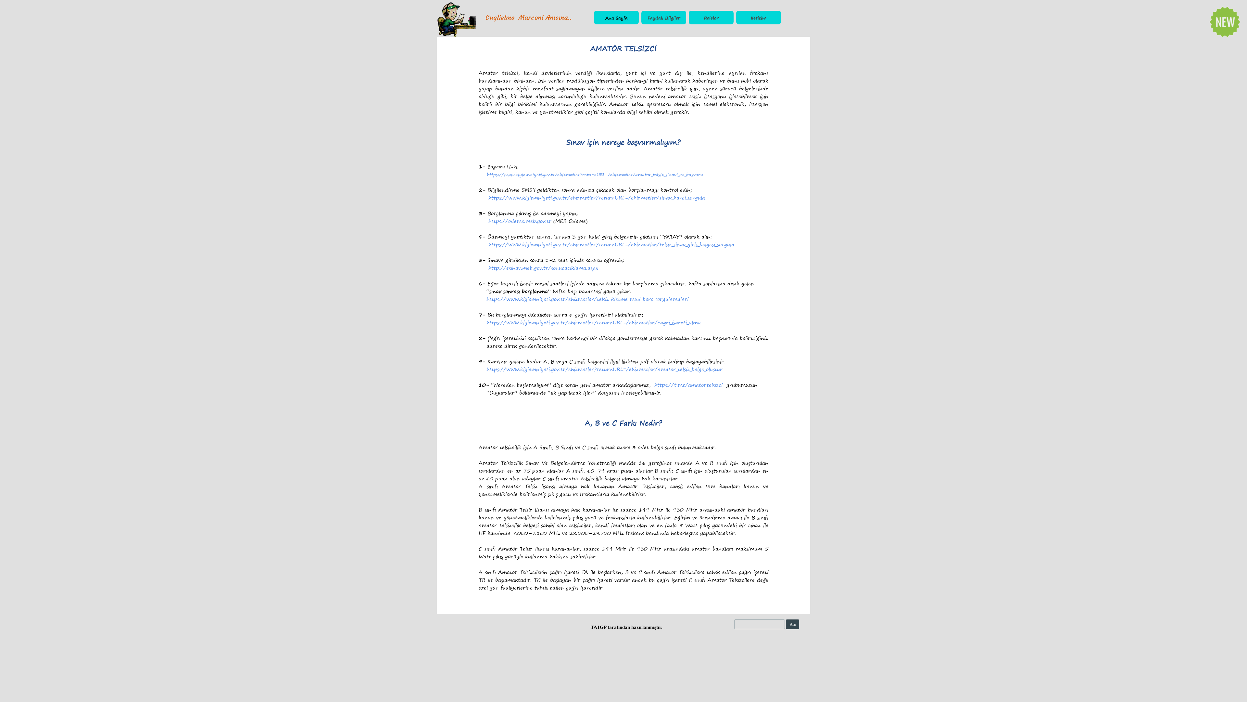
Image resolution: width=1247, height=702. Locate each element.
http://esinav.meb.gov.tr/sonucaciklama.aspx (543, 268)
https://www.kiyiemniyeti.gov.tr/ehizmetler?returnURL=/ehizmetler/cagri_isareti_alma (593, 322)
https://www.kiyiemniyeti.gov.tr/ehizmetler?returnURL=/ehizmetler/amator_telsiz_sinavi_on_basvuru (595, 174)
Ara (793, 624)
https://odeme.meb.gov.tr (519, 221)
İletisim (758, 17)
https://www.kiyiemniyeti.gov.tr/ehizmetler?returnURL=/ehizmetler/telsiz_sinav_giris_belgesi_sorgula (611, 244)
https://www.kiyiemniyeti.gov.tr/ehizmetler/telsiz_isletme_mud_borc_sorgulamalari (587, 299)
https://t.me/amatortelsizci (688, 385)
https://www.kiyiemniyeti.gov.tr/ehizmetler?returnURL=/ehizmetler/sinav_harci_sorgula (596, 197)
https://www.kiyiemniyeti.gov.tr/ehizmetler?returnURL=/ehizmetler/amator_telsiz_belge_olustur (604, 369)
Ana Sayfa (616, 17)
